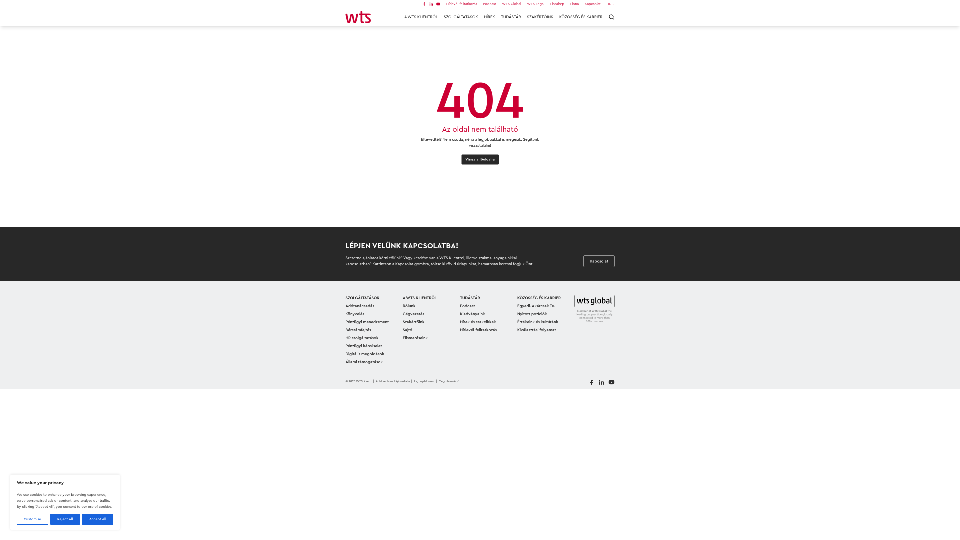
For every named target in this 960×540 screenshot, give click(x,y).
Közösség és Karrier (580, 17)
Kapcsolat (592, 4)
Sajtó (407, 330)
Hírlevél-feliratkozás (461, 4)
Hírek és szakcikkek (478, 322)
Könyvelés (355, 314)
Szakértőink (540, 17)
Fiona (574, 4)
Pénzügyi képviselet (364, 346)
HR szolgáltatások (362, 338)
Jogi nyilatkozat (424, 381)
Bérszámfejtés (358, 330)
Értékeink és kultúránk (537, 322)
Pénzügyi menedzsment (367, 322)
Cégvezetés (413, 314)
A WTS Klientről (421, 17)
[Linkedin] (431, 4)
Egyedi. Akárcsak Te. (536, 306)
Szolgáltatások (461, 17)
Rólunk (409, 306)
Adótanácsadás (360, 306)
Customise (32, 519)
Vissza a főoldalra (480, 159)
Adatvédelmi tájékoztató (393, 381)
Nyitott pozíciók (532, 314)
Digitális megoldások (365, 354)
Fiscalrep (557, 4)
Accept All (97, 519)
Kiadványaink (472, 314)
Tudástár (511, 17)
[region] (65, 502)
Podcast (489, 4)
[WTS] (594, 309)
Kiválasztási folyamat (536, 330)
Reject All (65, 519)
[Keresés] (611, 17)
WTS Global (511, 4)
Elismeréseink (415, 338)
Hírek (489, 17)
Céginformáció (449, 381)
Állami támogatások (364, 362)
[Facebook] (424, 4)
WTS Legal (535, 4)
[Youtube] (438, 4)
